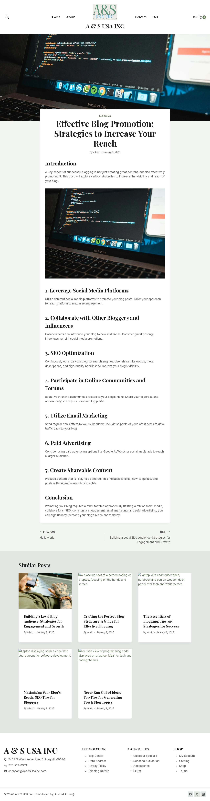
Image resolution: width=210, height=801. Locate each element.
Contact (141, 17)
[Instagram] (203, 794)
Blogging (105, 116)
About (70, 17)
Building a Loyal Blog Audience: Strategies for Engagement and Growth (140, 537)
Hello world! (48, 535)
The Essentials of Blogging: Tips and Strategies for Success (161, 621)
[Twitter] (197, 794)
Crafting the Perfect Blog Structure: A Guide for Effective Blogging (104, 621)
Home (56, 17)
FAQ (155, 17)
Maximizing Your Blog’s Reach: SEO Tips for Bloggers (42, 697)
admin (96, 152)
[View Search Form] (7, 17)
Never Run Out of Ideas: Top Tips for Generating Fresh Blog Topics (103, 697)
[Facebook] (190, 794)
